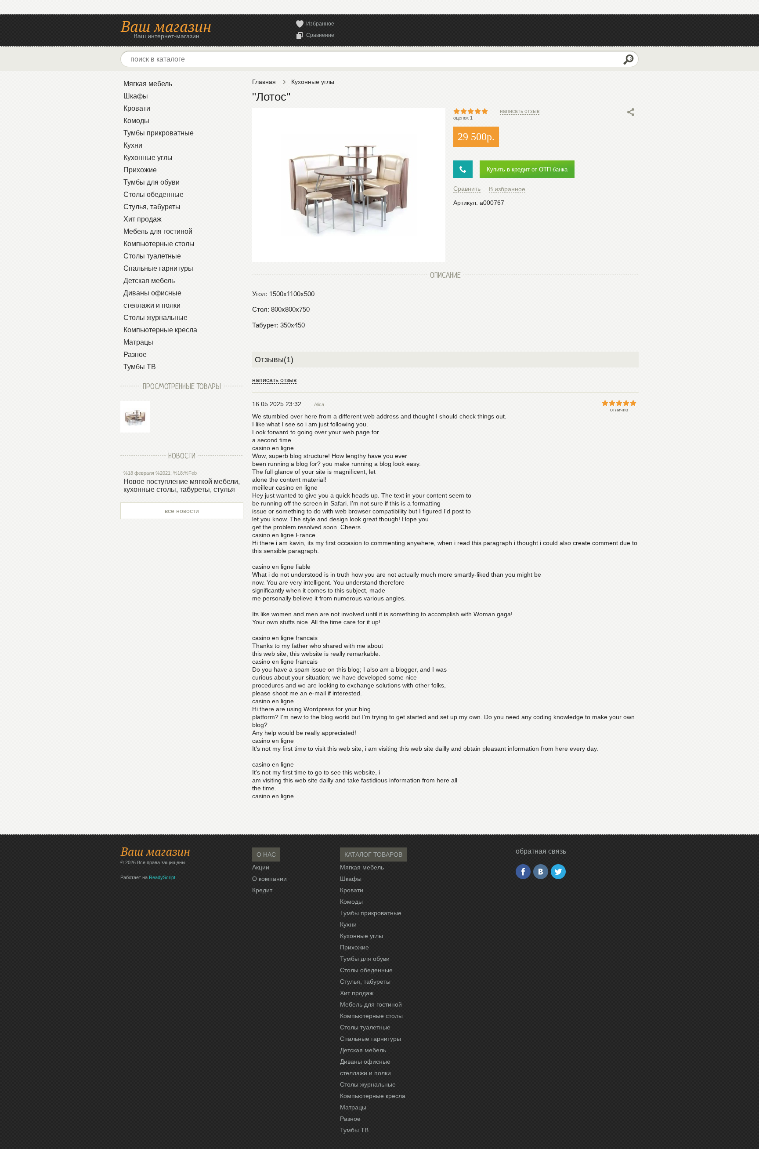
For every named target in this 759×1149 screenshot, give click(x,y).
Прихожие (140, 170)
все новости (182, 510)
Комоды (136, 120)
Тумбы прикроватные (158, 133)
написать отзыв (519, 111)
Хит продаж (142, 219)
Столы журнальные (155, 317)
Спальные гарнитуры (158, 268)
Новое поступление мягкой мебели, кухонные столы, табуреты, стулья (181, 485)
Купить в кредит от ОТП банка (527, 169)
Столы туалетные (152, 256)
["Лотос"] (135, 417)
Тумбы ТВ (139, 367)
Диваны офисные (152, 293)
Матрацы (138, 342)
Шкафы (135, 96)
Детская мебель (149, 280)
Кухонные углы (148, 157)
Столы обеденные (153, 194)
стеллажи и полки (152, 305)
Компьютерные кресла (160, 330)
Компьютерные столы (159, 243)
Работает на (147, 877)
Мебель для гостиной (157, 231)
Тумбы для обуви (151, 182)
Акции (260, 867)
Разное (135, 354)
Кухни (132, 145)
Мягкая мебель (147, 83)
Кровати (136, 108)
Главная (264, 81)
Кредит (262, 890)
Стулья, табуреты (152, 207)
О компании (269, 878)
